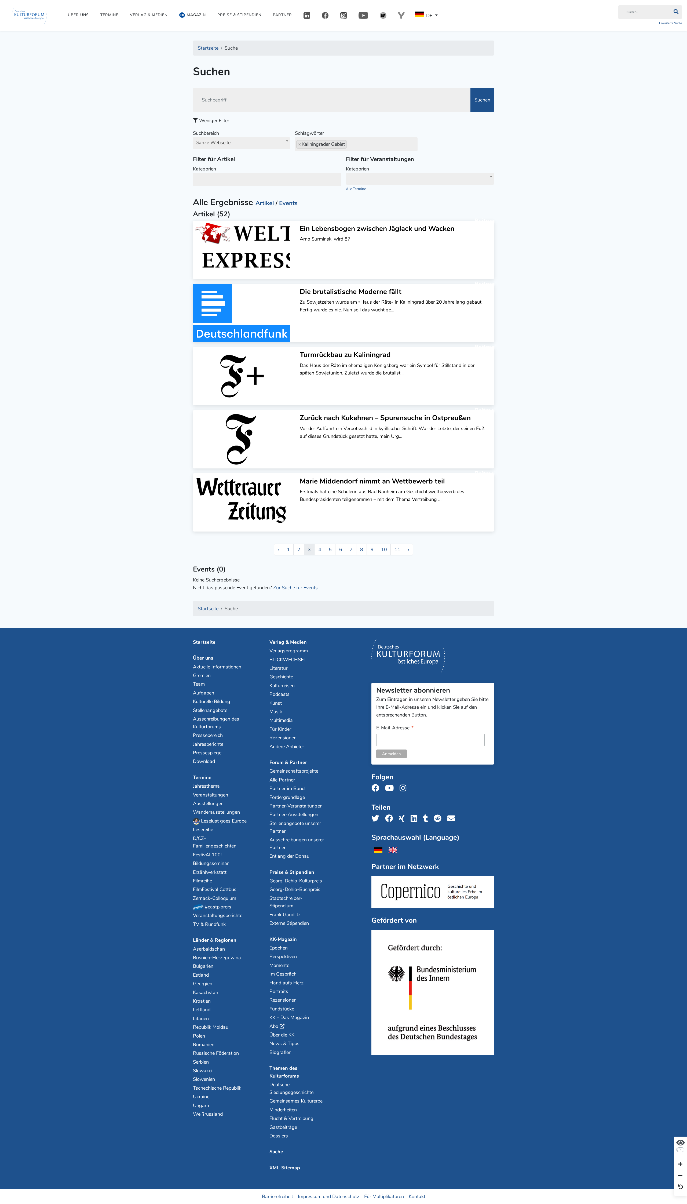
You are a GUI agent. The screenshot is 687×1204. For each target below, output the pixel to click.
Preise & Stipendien (239, 14)
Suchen (482, 100)
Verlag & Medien (148, 14)
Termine (109, 14)
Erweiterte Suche (670, 23)
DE (429, 15)
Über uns (78, 14)
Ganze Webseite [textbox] (213, 142)
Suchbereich (212, 138)
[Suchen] (676, 12)
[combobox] (241, 143)
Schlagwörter (309, 133)
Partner (282, 14)
